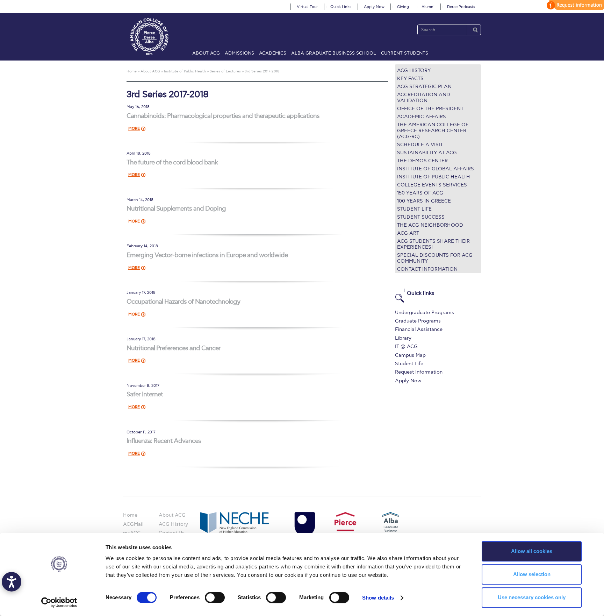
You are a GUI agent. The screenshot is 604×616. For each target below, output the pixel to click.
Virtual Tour (307, 7)
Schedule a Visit (420, 145)
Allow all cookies (531, 551)
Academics (272, 53)
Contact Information (427, 269)
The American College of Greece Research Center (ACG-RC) (432, 131)
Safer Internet (145, 394)
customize (574, 5)
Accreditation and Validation (423, 98)
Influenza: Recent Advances (164, 441)
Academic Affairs (421, 117)
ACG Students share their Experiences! (433, 244)
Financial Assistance (419, 329)
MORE (134, 128)
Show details (378, 598)
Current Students (404, 53)
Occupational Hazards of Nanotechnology (183, 301)
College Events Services (432, 185)
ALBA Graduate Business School (333, 53)
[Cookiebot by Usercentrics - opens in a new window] (59, 602)
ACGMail (133, 524)
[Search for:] (442, 30)
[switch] (215, 597)
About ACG (206, 53)
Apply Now (374, 7)
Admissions (239, 53)
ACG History (414, 70)
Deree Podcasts (461, 7)
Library (403, 338)
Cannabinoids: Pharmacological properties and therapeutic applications (223, 116)
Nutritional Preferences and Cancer (174, 348)
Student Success (421, 217)
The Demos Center (422, 161)
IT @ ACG (406, 346)
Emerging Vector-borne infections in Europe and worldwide (207, 255)
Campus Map (410, 355)
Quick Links (340, 7)
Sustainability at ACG (427, 153)
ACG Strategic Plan (424, 87)
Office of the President (430, 109)
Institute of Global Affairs (435, 169)
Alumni (428, 7)
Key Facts (410, 79)
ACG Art (408, 233)
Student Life (414, 209)
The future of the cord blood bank (172, 162)
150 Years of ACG (420, 193)
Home (130, 515)
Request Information (419, 372)
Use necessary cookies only (532, 597)
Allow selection (532, 574)
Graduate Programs (418, 321)
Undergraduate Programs (424, 313)
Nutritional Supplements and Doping (176, 208)
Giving (403, 7)
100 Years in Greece (424, 201)
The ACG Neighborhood (430, 225)
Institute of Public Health (433, 177)
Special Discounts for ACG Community (435, 258)
